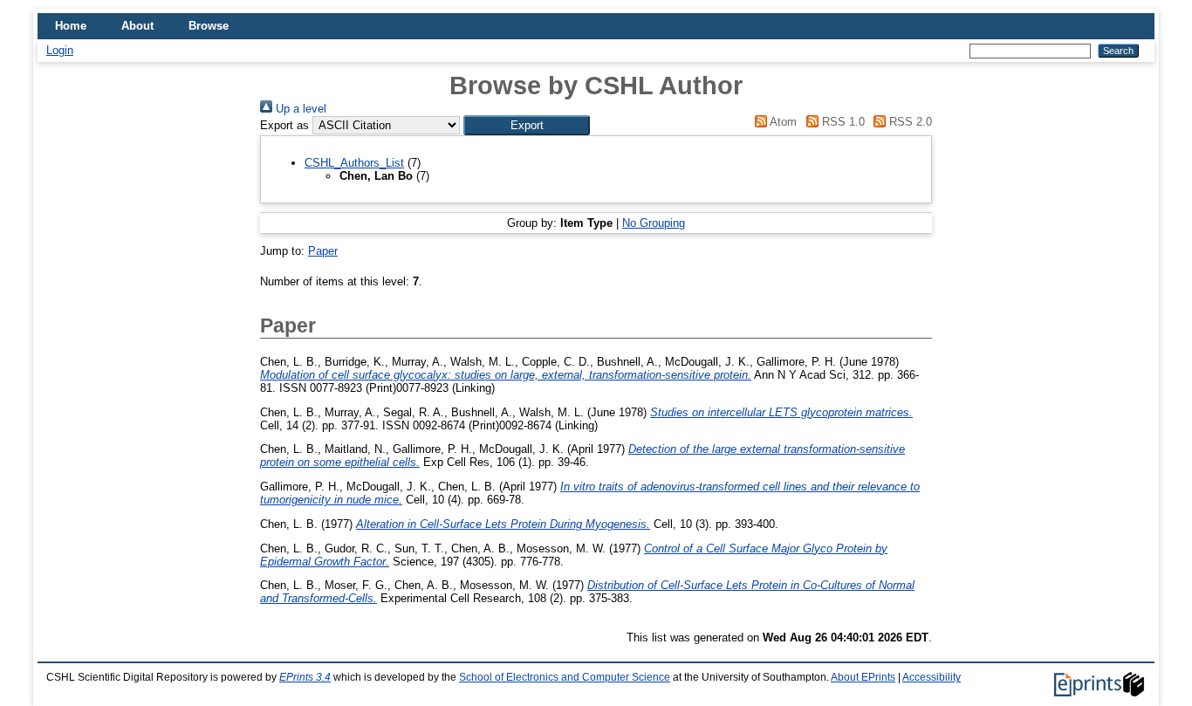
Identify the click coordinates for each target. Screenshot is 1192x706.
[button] (526, 125)
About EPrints (863, 677)
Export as (284, 125)
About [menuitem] (137, 25)
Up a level (299, 108)
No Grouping (653, 223)
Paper (323, 250)
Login (59, 50)
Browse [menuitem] (208, 25)
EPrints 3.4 (305, 677)
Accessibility (931, 677)
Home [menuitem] (70, 25)
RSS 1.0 (841, 121)
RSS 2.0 (909, 121)
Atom (782, 121)
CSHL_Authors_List (354, 162)
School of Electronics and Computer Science (564, 677)
